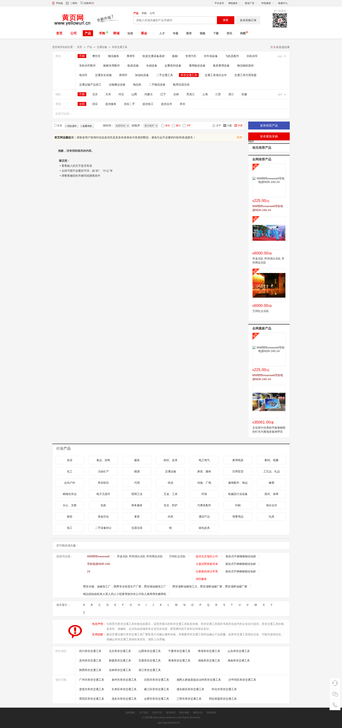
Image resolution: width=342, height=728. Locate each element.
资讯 (229, 33)
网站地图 (184, 712)
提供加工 (148, 104)
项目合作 (271, 505)
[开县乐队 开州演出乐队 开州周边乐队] (269, 233)
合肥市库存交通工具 (156, 698)
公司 (152, 13)
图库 (189, 33)
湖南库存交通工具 (209, 660)
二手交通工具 (164, 75)
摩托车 (96, 56)
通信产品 (204, 516)
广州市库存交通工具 (91, 679)
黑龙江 (190, 94)
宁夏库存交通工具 (179, 651)
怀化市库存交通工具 (224, 689)
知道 (130, 33)
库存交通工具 (119, 47)
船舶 (175, 56)
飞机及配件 (232, 56)
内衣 (170, 516)
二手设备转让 (103, 527)
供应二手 (129, 104)
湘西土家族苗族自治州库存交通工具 (199, 679)
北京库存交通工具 (120, 651)
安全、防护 (171, 505)
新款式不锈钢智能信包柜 (241, 556)
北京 (95, 94)
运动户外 (69, 482)
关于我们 (144, 712)
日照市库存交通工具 (156, 679)
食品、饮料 (103, 460)
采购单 (87, 3)
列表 (240, 125)
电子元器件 (103, 494)
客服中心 (283, 3)
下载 (216, 33)
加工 (69, 527)
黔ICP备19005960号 (169, 722)
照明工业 (136, 494)
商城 (116, 33)
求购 (144, 13)
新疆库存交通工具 (120, 660)
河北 (121, 94)
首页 (59, 33)
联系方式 (157, 712)
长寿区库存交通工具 (124, 689)
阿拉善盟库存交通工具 (223, 698)
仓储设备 (151, 65)
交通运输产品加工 (90, 84)
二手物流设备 (157, 84)
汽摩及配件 (204, 505)
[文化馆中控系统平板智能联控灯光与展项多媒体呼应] (269, 402)
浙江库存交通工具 (150, 670)
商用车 (123, 75)
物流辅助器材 (245, 65)
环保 (204, 494)
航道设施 (133, 65)
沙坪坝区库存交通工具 (242, 679)
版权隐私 (130, 712)
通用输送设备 (197, 65)
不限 (82, 56)
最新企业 (197, 712)
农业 (69, 460)
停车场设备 (211, 56)
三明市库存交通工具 (189, 698)
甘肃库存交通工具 (150, 660)
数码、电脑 (271, 460)
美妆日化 (103, 516)
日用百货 (237, 471)
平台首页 (219, 3)
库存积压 (103, 482)
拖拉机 (137, 84)
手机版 (59, 3)
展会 (144, 33)
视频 (202, 33)
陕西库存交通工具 (90, 670)
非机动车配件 (87, 65)
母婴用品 (237, 516)
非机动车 (252, 56)
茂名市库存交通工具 (124, 698)
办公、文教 (70, 505)
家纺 (69, 516)
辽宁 (163, 94)
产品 (136, 13)
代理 (137, 482)
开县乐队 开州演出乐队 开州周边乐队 (140, 556)
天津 (108, 94)
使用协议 (171, 712)
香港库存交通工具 (179, 660)
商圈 (243, 33)
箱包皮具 (204, 527)
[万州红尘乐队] (269, 285)
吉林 (176, 94)
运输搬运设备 (117, 84)
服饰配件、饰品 (238, 482)
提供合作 (166, 104)
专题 (175, 33)
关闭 (239, 137)
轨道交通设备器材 (153, 56)
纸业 (170, 482)
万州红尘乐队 (260, 311)
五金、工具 (171, 494)
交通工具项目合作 (216, 75)
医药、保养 (271, 494)
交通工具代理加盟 (245, 75)
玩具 (271, 516)
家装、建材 (204, 471)
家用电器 (237, 460)
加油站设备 (142, 75)
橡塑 (271, 482)
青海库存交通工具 (209, 651)
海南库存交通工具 (239, 660)
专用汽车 (190, 56)
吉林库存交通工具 (120, 670)
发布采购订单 (248, 20)
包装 (103, 505)
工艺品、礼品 (271, 471)
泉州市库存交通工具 (124, 679)
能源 (137, 471)
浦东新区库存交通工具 (190, 689)
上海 (205, 94)
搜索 (225, 20)
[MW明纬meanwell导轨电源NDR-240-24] (269, 180)
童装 (137, 516)
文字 (218, 125)
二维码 (73, 3)
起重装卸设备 (173, 65)
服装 (137, 460)
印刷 (238, 505)
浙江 (231, 94)
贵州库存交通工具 (90, 660)
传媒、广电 (204, 482)
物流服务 (113, 56)
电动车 (83, 75)
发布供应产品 (269, 125)
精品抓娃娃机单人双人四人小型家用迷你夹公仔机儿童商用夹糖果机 (124, 594)
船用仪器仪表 (181, 84)
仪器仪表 (136, 527)
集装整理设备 (221, 65)
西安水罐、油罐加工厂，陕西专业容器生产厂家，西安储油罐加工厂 (124, 586)
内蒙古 (148, 94)
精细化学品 (70, 494)
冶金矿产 (103, 471)
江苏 (218, 94)
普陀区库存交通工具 (91, 698)
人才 (162, 33)
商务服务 (136, 505)
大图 (229, 125)
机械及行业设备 (238, 494)
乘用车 (131, 56)
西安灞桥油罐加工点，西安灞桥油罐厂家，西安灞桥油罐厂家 (209, 586)
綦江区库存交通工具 (156, 689)
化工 (69, 471)
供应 (95, 104)
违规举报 (211, 712)
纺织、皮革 (171, 460)
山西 (134, 94)
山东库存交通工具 (239, 651)
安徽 (244, 94)
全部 (82, 104)
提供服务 (110, 104)
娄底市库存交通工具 (91, 689)
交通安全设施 (103, 75)
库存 (182, 104)
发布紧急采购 (269, 136)
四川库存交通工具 (90, 651)
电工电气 (204, 460)
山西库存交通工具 (150, 651)
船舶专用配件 (111, 65)
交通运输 (102, 47)
